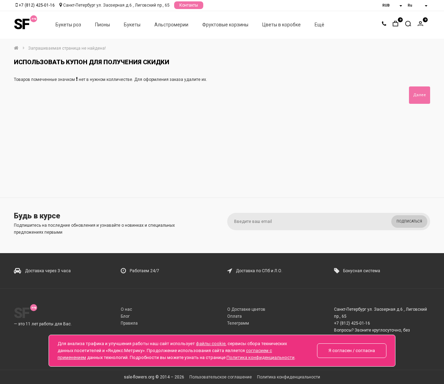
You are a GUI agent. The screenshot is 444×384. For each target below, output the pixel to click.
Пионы (102, 24)
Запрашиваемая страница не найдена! (67, 48)
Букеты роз (68, 24)
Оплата (234, 316)
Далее (419, 95)
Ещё (319, 24)
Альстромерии (171, 24)
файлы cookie (210, 343)
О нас (126, 309)
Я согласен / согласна (351, 350)
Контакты (188, 5)
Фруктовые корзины (225, 24)
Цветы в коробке (281, 24)
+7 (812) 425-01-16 (37, 5)
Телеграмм (238, 323)
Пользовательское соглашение (220, 377)
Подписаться (409, 221)
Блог (125, 316)
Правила (129, 323)
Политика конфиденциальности (288, 377)
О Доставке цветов (246, 309)
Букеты (132, 24)
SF (21, 24)
